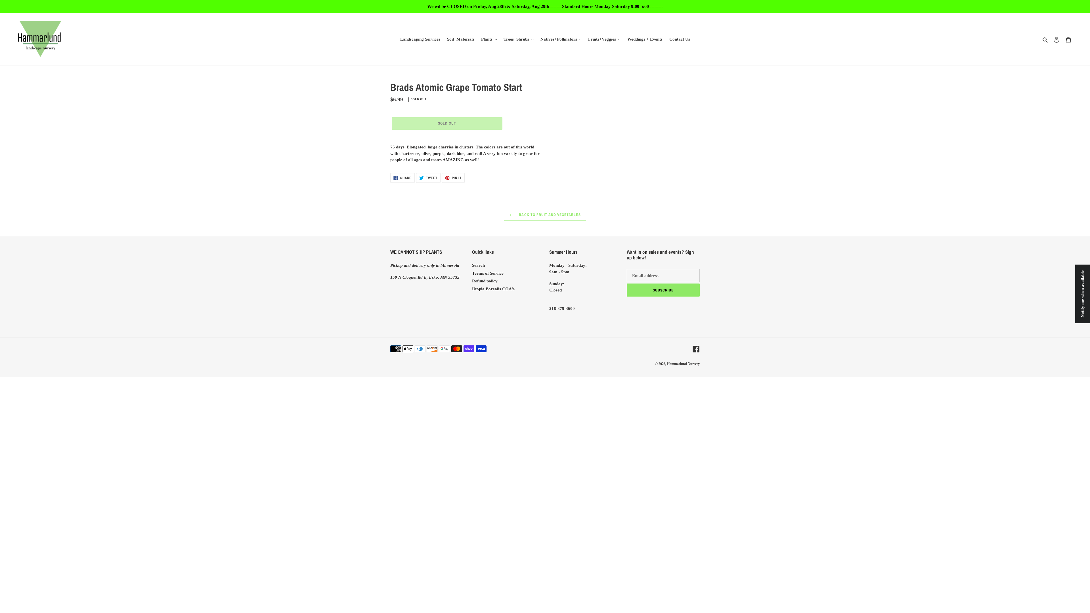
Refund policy (485, 281)
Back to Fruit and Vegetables (549, 214)
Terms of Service (488, 273)
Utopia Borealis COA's (493, 289)
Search (478, 265)
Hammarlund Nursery (683, 364)
